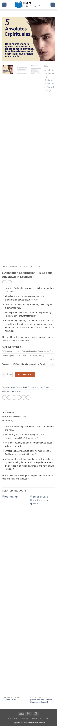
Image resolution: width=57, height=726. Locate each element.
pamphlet (10, 391)
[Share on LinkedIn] (28, 397)
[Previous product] (10, 282)
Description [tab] (8, 413)
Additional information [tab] (14, 417)
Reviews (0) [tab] (7, 421)
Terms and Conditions (18, 718)
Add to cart (25, 374)
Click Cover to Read (32, 267)
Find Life (14, 267)
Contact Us (36, 718)
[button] (4, 5)
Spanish (47, 387)
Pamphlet (39, 387)
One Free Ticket (9, 700)
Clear (52, 360)
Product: (5, 364)
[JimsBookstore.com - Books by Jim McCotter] (28, 4)
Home (5, 267)
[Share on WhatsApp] (4, 397)
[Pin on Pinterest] (23, 397)
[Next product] (4, 282)
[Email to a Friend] (19, 397)
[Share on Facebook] (9, 397)
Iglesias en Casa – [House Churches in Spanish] (41, 701)
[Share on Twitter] (14, 397)
